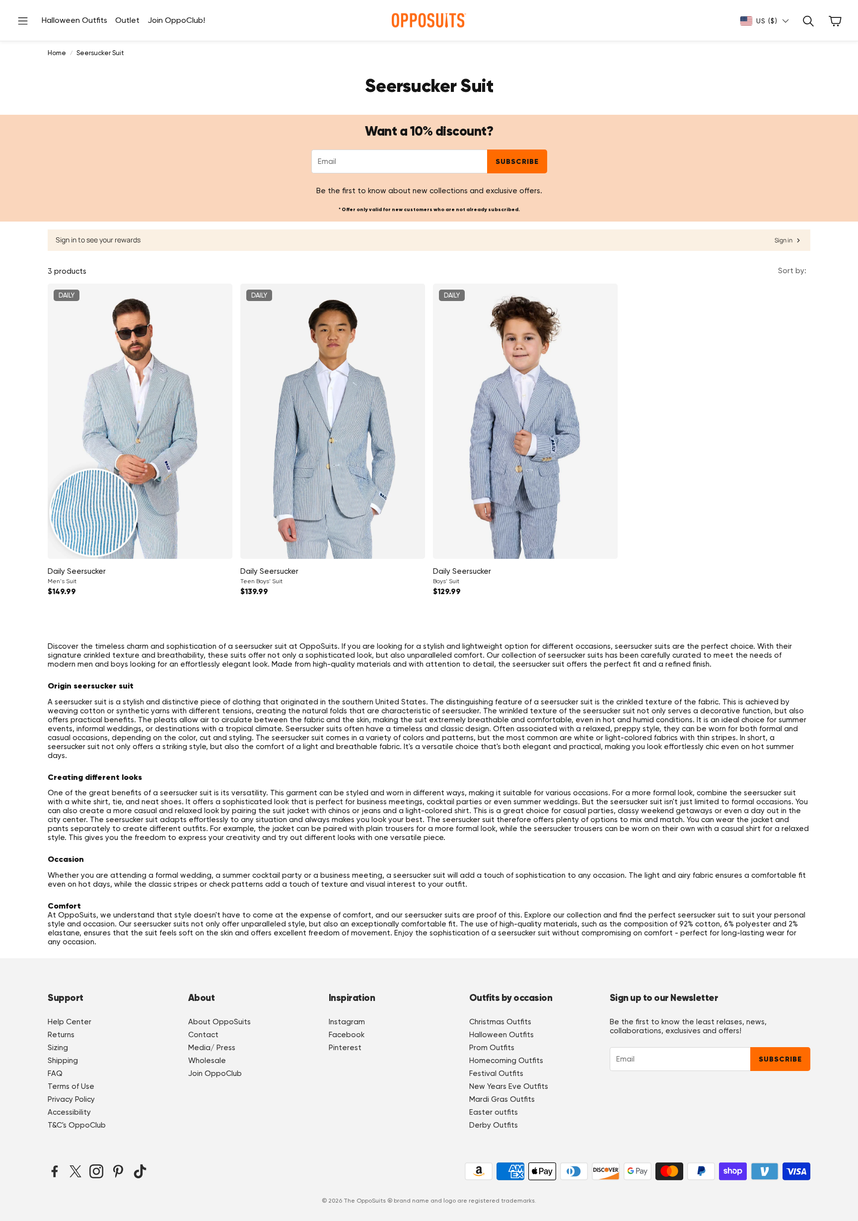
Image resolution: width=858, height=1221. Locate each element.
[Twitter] (75, 1171)
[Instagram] (96, 1171)
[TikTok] (140, 1171)
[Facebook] (55, 1171)
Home (57, 53)
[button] (23, 20)
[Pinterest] (118, 1171)
